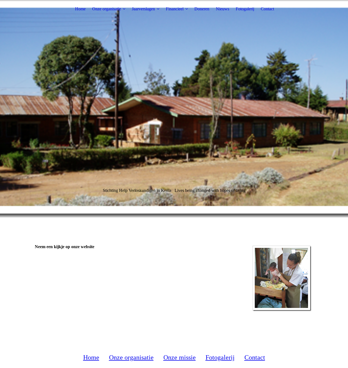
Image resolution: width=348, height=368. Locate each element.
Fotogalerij (245, 9)
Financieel (175, 9)
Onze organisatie (106, 9)
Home (80, 9)
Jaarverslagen (143, 9)
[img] (174, 108)
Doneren (201, 9)
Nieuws (222, 9)
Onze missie (179, 357)
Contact (267, 9)
